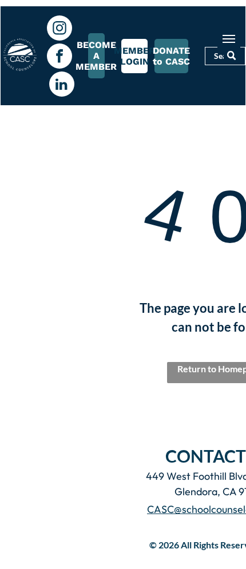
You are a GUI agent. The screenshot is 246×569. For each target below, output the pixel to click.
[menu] (228, 38)
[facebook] (59, 57)
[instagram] (59, 29)
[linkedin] (61, 85)
